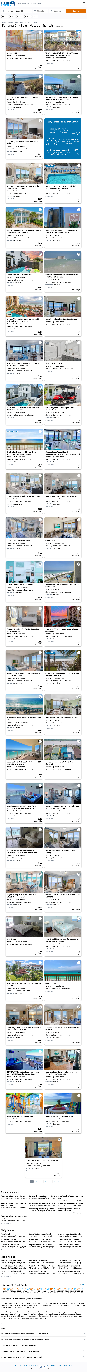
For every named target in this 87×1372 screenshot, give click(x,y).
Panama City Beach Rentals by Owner (42, 1203)
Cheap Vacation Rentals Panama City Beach (70, 1197)
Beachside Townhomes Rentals (40, 1234)
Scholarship (33, 1365)
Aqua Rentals (5, 1234)
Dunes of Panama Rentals (10, 1245)
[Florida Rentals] (8, 6)
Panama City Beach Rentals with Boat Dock (14, 1217)
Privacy (59, 1365)
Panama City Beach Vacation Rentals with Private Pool (14, 1204)
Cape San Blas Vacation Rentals (69, 1271)
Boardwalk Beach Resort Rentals (69, 1234)
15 (54, 1181)
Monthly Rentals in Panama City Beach (71, 1203)
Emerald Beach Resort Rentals (68, 1245)
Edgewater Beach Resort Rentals (40, 1245)
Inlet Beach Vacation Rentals (39, 1260)
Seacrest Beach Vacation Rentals (69, 1260)
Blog (25, 1365)
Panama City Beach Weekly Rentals (41, 1209)
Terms (53, 1365)
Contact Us (68, 1365)
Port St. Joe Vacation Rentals (11, 1271)
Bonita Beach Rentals (8, 1239)
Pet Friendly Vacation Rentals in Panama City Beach (69, 1210)
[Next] (58, 1181)
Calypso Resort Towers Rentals (40, 1239)
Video (10, 137)
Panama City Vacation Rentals (11, 1260)
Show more (10, 61)
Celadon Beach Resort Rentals (68, 1239)
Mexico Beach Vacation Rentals (12, 1266)
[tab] (43, 1334)
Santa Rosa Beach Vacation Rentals (41, 1266)
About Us (18, 1365)
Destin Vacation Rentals (37, 1271)
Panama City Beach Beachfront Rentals (43, 1196)
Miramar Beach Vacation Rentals (69, 1266)
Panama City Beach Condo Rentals (13, 1196)
